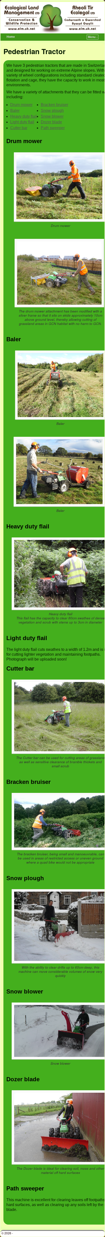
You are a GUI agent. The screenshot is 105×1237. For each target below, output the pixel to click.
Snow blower (52, 116)
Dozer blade (51, 122)
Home (11, 37)
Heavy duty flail (23, 116)
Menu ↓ (93, 37)
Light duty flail (22, 122)
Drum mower (21, 105)
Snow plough (52, 110)
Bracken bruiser (54, 105)
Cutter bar (18, 128)
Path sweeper (53, 128)
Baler (15, 110)
